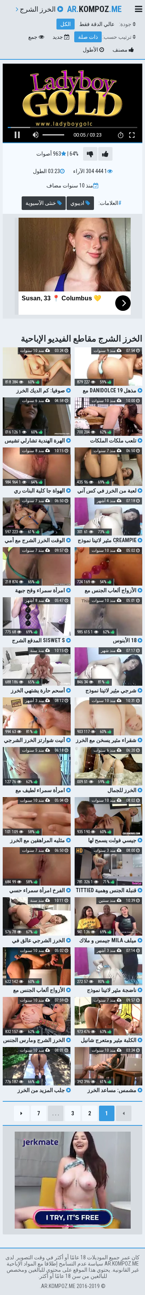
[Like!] (105, 154)
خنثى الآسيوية (41, 203)
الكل (65, 24)
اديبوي (77, 203)
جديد (58, 37)
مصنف (121, 50)
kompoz (94, 9)
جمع (33, 37)
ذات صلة (88, 37)
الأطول (91, 50)
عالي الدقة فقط (96, 24)
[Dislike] (90, 154)
